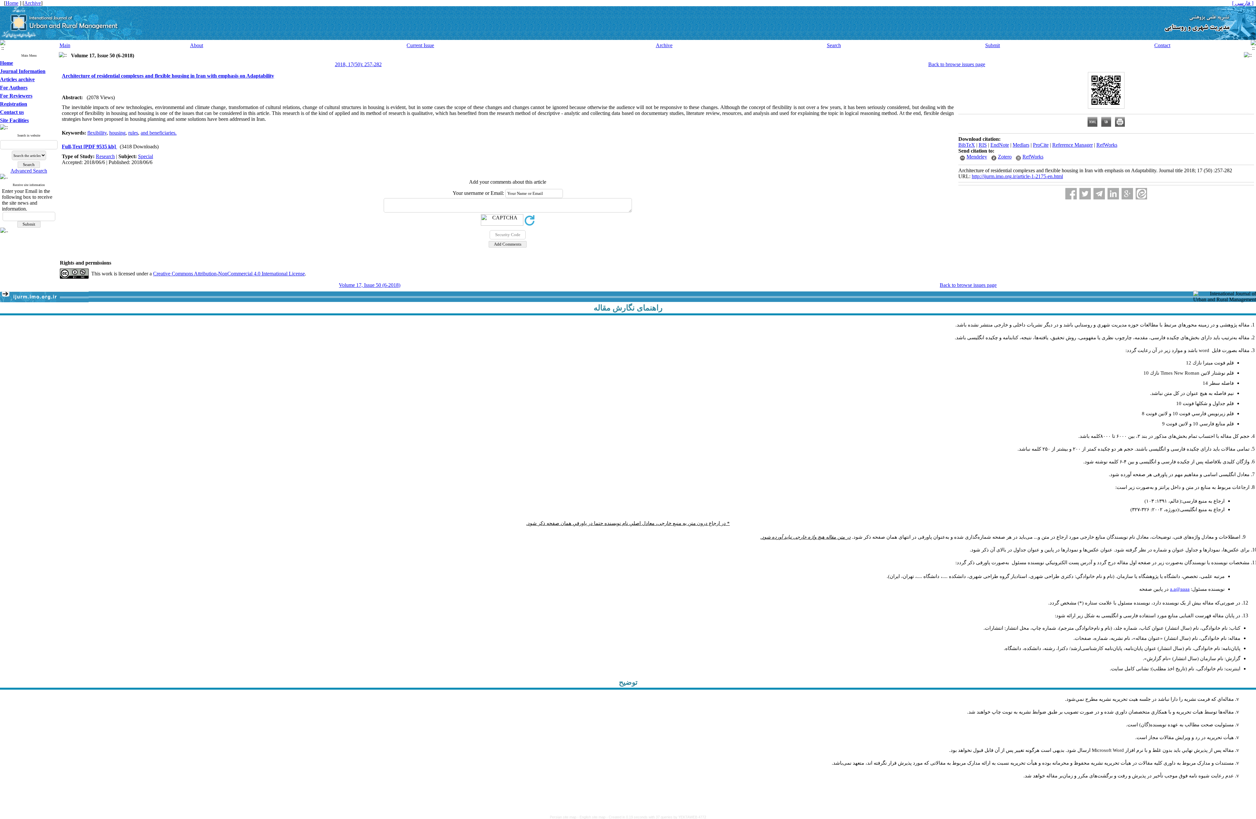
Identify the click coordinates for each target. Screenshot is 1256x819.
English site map (593, 817)
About (196, 45)
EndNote (999, 145)
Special (145, 156)
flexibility (97, 133)
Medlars (1021, 145)
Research (105, 156)
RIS (983, 145)
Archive (664, 45)
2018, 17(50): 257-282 (358, 64)
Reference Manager (1072, 145)
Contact (1162, 45)
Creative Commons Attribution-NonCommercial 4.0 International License (229, 273)
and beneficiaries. (159, 133)
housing (117, 133)
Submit (992, 45)
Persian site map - (565, 817)
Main (65, 45)
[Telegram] (1099, 193)
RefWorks (1106, 145)
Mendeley (977, 156)
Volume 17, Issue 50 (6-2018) (369, 285)
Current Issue (420, 45)
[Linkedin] (1113, 193)
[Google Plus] (1127, 193)
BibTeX (966, 145)
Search (834, 45)
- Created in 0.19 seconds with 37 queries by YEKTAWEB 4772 (656, 817)
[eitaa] (1141, 193)
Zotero (1005, 156)
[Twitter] (1085, 193)
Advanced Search (28, 171)
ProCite (1041, 145)
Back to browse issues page (956, 64)
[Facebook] (1071, 193)
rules (133, 133)
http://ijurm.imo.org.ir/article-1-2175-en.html (1017, 176)
